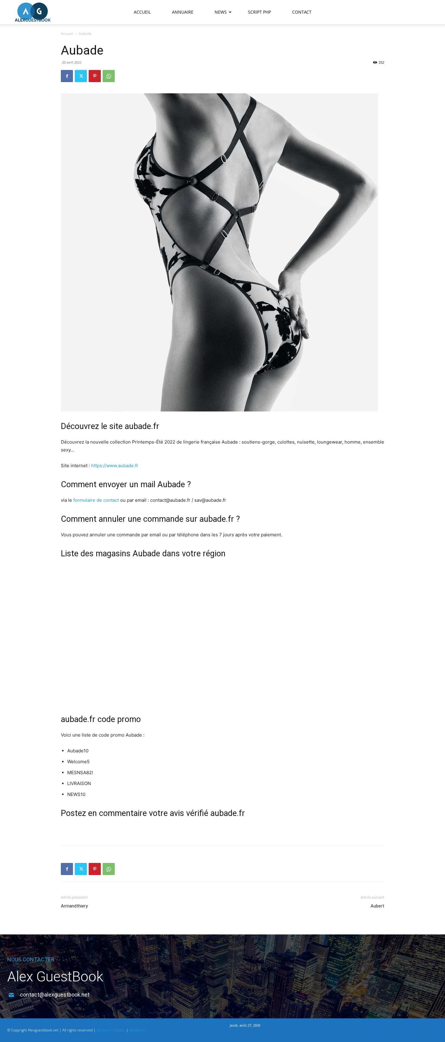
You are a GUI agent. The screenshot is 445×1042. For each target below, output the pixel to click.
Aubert (377, 906)
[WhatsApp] (109, 76)
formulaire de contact (96, 500)
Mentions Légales (111, 1030)
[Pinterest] (95, 76)
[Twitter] (81, 76)
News (221, 12)
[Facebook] (67, 76)
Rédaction (137, 1030)
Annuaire (182, 12)
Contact (302, 12)
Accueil (142, 12)
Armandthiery (74, 906)
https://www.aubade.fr (114, 465)
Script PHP (259, 12)
